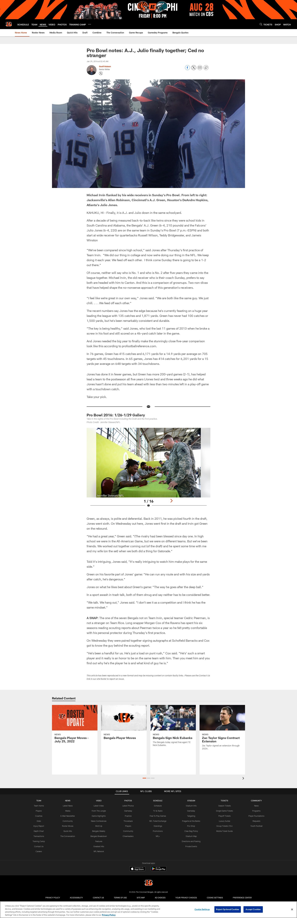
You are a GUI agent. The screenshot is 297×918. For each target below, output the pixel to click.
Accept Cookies (253, 909)
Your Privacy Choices (186, 897)
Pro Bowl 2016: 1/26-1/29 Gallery (116, 415)
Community (68, 821)
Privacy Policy (52, 897)
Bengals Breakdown (98, 836)
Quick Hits (67, 831)
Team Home (39, 806)
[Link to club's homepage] (8, 24)
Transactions (39, 836)
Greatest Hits (98, 846)
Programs (256, 811)
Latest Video (99, 806)
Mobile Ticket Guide (224, 831)
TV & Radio (158, 811)
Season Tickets (224, 806)
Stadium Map (191, 836)
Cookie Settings (215, 897)
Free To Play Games (158, 816)
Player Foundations (256, 816)
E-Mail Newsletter (67, 816)
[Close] (292, 909)
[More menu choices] (89, 24)
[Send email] (199, 69)
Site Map (141, 897)
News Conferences (98, 821)
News (256, 806)
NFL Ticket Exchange (157, 821)
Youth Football (256, 826)
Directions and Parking (191, 841)
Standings (158, 826)
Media (67, 811)
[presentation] (244, 778)
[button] (144, 778)
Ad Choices (160, 897)
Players (39, 811)
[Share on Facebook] (187, 69)
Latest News (68, 806)
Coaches (38, 816)
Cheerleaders (128, 836)
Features (98, 841)
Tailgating (191, 816)
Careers (39, 851)
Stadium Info (191, 806)
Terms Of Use (120, 897)
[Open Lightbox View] (148, 469)
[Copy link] (206, 67)
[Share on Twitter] (193, 69)
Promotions (158, 831)
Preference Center (242, 897)
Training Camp (39, 841)
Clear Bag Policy (191, 831)
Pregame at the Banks (191, 821)
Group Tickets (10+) (224, 826)
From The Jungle (99, 811)
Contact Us (38, 846)
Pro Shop (191, 826)
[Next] (171, 501)
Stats (39, 821)
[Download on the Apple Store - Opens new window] (137, 869)
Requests (256, 821)
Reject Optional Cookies (227, 909)
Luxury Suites (224, 821)
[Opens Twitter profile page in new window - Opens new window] (101, 73)
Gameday (128, 811)
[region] (148, 909)
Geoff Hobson (105, 66)
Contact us (98, 897)
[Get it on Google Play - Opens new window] (158, 870)
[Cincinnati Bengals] (148, 883)
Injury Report (38, 826)
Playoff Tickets (224, 816)
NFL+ (158, 836)
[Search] (261, 24)
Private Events (191, 846)
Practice (128, 816)
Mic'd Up (98, 826)
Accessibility (76, 897)
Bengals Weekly (98, 831)
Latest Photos (128, 806)
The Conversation (67, 836)
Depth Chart (39, 831)
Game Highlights (99, 816)
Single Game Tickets (224, 811)
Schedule (158, 806)
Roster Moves (67, 826)
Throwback (128, 821)
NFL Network (99, 851)
